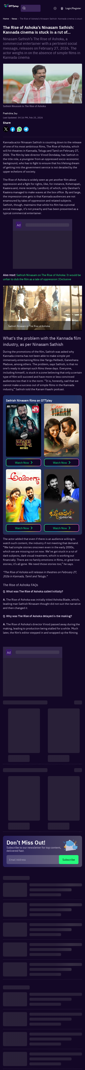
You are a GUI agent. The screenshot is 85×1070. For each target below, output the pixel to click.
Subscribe (68, 859)
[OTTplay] (11, 8)
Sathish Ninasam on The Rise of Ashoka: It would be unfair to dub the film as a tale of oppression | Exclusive (42, 277)
